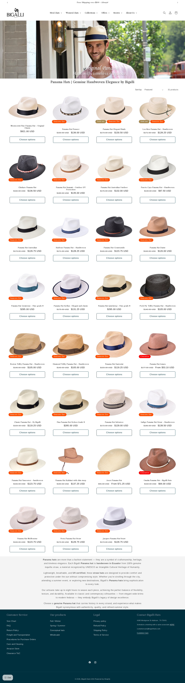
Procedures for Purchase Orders (21, 639)
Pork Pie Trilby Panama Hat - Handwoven (158, 306)
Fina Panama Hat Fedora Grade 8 (71, 422)
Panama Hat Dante (158, 248)
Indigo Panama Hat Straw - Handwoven (157, 422)
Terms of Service (101, 635)
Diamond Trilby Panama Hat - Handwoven (71, 364)
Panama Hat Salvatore (114, 422)
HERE (172, 625)
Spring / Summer (57, 626)
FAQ (9, 626)
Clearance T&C (13, 653)
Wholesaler (55, 635)
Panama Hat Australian (27, 248)
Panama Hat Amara (158, 364)
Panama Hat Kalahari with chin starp (70, 480)
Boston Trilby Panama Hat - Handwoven (27, 364)
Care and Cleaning (15, 644)
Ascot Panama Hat (114, 480)
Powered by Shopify (102, 679)
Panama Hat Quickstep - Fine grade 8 (114, 306)
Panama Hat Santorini (114, 364)
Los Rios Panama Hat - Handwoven (158, 129)
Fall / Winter (55, 621)
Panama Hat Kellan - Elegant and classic (71, 306)
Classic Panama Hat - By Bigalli (27, 422)
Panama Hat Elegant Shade (114, 129)
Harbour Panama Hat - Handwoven (71, 248)
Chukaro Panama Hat (27, 187)
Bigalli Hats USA (87, 679)
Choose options (27, 140)
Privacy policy (100, 621)
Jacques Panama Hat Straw (114, 539)
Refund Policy (100, 626)
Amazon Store (13, 649)
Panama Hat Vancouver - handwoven (27, 480)
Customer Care (142, 633)
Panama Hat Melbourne (27, 539)
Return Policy (13, 630)
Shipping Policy (100, 630)
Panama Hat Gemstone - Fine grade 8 (27, 306)
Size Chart (11, 621)
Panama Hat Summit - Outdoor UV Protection (71, 188)
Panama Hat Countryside (114, 248)
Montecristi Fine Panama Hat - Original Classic (27, 127)
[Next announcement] (177, 2)
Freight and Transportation (18, 635)
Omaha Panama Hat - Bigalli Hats (158, 480)
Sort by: (138, 90)
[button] (164, 13)
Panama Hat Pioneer (70, 129)
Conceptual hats (57, 630)
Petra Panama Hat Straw (70, 539)
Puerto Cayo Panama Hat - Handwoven (157, 187)
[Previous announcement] (7, 2)
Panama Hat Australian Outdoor (114, 187)
